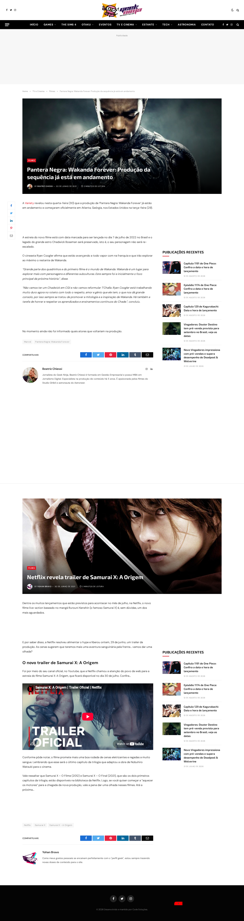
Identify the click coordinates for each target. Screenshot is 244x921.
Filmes (31, 160)
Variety (29, 203)
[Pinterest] (11, 228)
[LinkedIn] (11, 220)
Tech (165, 24)
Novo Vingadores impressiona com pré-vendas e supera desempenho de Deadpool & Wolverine (202, 355)
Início (34, 24)
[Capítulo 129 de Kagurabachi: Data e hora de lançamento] (172, 310)
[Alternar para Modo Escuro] (232, 10)
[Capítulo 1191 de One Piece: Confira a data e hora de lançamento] (172, 267)
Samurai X (40, 825)
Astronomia (187, 24)
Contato (207, 24)
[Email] (11, 235)
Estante (148, 24)
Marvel (27, 341)
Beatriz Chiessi (45, 186)
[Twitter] (11, 213)
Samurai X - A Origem (60, 825)
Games (48, 24)
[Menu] (7, 24)
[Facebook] (11, 205)
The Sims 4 (68, 24)
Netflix (27, 825)
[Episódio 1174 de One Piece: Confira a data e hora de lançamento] (172, 289)
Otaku (86, 24)
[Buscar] (237, 10)
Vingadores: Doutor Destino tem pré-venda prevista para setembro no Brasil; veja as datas (201, 330)
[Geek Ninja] (122, 10)
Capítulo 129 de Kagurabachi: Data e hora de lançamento (201, 308)
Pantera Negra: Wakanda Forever (52, 341)
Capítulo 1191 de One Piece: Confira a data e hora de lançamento (200, 267)
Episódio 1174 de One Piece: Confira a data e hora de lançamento (200, 288)
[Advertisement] (122, 58)
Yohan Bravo (44, 586)
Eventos (105, 24)
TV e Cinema (125, 24)
